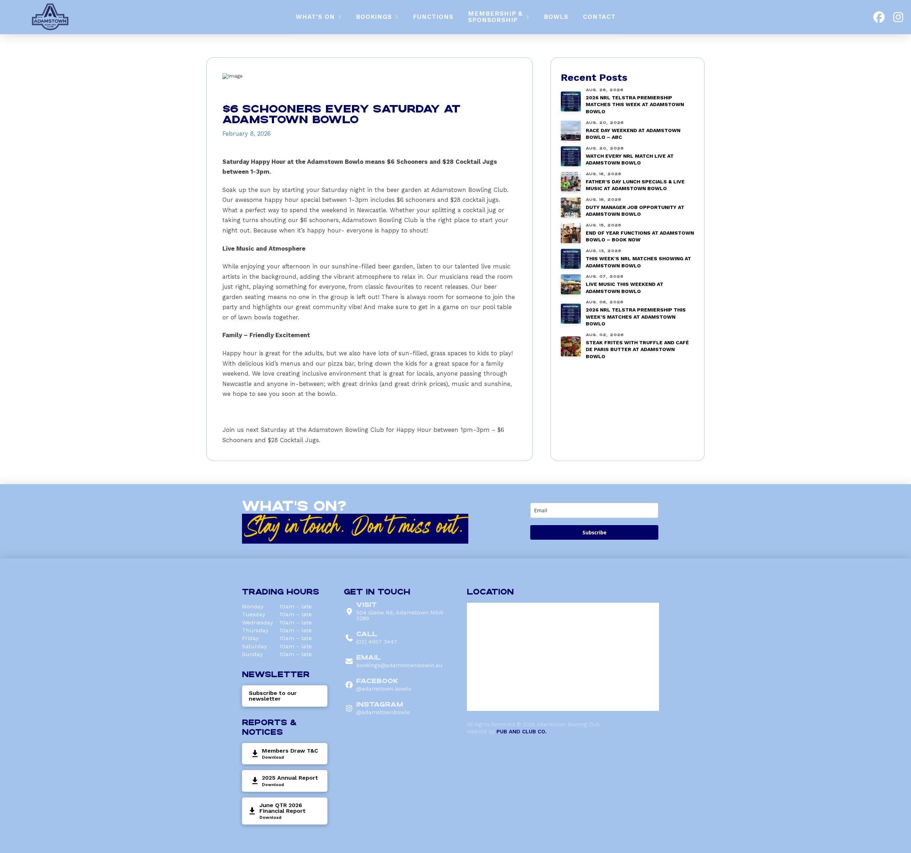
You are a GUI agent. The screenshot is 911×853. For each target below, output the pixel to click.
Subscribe (594, 532)
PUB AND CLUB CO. (521, 731)
